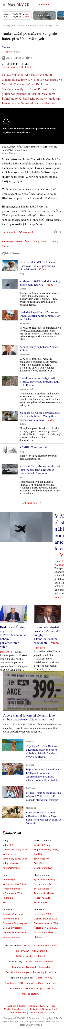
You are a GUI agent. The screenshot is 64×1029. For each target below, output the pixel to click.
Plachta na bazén (44, 961)
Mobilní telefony (44, 977)
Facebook (11, 1006)
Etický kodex (32, 1009)
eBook (9, 57)
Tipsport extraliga (12, 888)
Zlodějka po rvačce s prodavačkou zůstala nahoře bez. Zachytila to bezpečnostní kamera (40, 416)
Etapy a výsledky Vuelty (46, 849)
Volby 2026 (8, 845)
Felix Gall (38, 863)
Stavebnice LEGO (13, 983)
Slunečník (31, 967)
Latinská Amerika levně (15, 932)
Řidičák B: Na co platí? (45, 927)
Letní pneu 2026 (42, 914)
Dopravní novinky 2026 (46, 923)
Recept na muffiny (43, 884)
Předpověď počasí (47, 945)
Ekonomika (25, 323)
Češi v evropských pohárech (30, 956)
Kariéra (44, 1006)
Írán (35, 241)
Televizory (29, 988)
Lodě (53, 241)
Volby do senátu (11, 863)
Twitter (22, 1006)
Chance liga (9, 879)
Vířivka (52, 972)
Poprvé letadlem (11, 918)
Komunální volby (11, 867)
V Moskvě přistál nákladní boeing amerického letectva (40, 282)
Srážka (5, 246)
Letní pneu (51, 983)
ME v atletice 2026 (12, 893)
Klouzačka (44, 967)
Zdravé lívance (41, 888)
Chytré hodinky (45, 988)
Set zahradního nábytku (18, 972)
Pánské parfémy (30, 993)
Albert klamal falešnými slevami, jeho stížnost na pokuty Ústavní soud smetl (29, 717)
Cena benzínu (39, 950)
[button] (10, 265)
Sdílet (21, 57)
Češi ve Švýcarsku (12, 927)
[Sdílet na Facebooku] (55, 232)
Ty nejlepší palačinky (44, 879)
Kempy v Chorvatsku (13, 914)
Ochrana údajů (49, 1009)
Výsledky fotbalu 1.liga (14, 884)
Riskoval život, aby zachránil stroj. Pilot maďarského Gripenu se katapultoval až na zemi (40, 469)
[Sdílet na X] (60, 232)
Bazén (28, 961)
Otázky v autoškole (43, 932)
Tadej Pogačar (41, 858)
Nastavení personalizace (41, 1012)
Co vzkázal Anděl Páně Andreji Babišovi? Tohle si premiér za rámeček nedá (38, 265)
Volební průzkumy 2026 (15, 849)
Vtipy (22, 274)
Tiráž (52, 1006)
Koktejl (23, 424)
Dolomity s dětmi (11, 937)
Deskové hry (15, 988)
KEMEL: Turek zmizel (33, 447)
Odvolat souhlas (18, 1012)
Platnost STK (40, 937)
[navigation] (4, 4)
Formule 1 (8, 897)
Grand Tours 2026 (43, 867)
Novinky (6, 47)
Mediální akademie (14, 1009)
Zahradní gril (39, 972)
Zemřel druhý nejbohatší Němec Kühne (39, 348)
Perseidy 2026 (22, 950)
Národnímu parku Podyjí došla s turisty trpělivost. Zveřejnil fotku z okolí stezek (40, 381)
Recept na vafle (42, 897)
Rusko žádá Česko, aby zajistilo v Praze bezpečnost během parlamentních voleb (13, 637)
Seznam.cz (45, 4)
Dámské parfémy (34, 983)
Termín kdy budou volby (15, 858)
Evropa (23, 289)
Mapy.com (29, 945)
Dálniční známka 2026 (45, 918)
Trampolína (18, 967)
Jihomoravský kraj (28, 389)
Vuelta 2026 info (42, 845)
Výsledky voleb (10, 854)
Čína (27, 241)
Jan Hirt (38, 854)
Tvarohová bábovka (44, 893)
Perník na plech (42, 902)
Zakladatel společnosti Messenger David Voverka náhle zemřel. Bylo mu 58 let (40, 315)
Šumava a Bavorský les (15, 923)
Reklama (33, 1006)
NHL (5, 902)
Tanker (43, 241)
